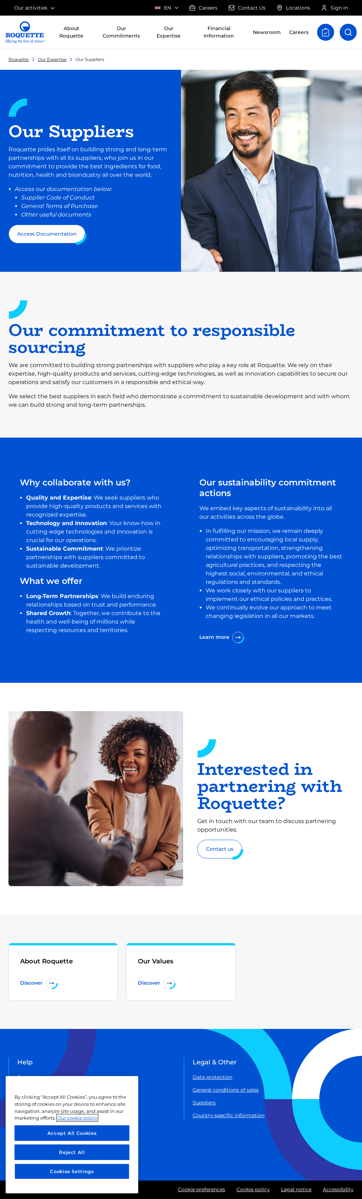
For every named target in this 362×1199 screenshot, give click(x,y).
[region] (72, 1134)
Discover (31, 983)
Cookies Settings (72, 1171)
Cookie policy (253, 1189)
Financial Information (219, 32)
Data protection (212, 1077)
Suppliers (204, 1102)
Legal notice (296, 1189)
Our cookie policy (77, 1118)
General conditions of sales (226, 1090)
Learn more (214, 637)
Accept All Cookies (72, 1133)
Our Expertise (52, 59)
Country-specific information (228, 1115)
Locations (298, 8)
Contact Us (251, 8)
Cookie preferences (201, 1189)
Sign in (339, 8)
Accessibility (338, 1189)
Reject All (72, 1152)
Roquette (18, 59)
